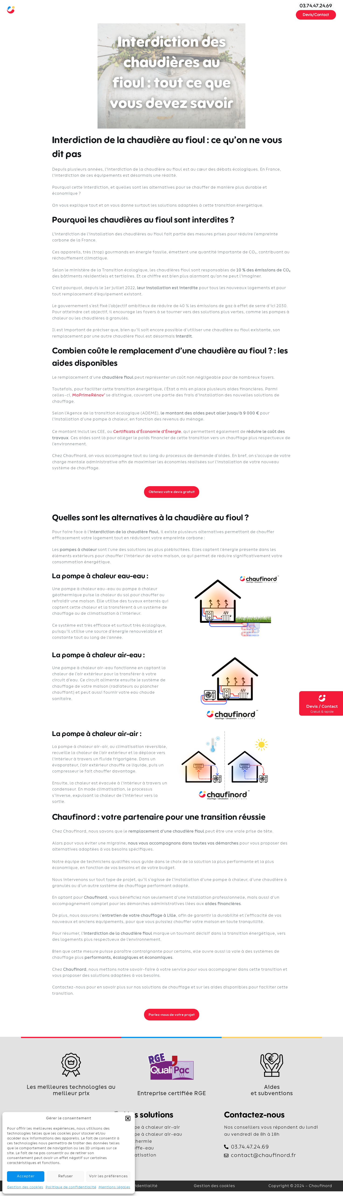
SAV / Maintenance (241, 10)
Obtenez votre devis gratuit (172, 491)
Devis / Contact (322, 706)
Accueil (98, 10)
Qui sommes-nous (198, 10)
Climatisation (161, 10)
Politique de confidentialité (71, 1187)
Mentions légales (114, 1187)
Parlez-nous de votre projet (172, 1014)
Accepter (26, 1176)
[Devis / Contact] (322, 698)
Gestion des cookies (25, 1187)
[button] (128, 1118)
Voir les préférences (108, 1176)
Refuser (65, 1176)
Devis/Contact (316, 15)
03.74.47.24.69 (316, 6)
